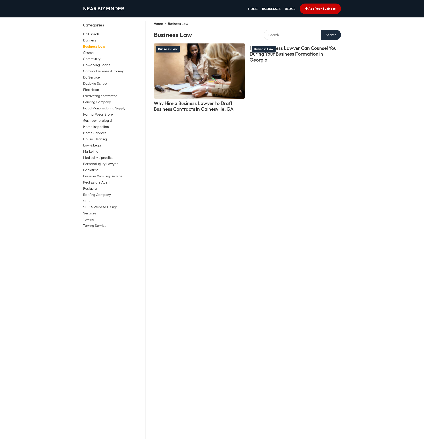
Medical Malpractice (98, 157)
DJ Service (91, 77)
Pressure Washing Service (102, 176)
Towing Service (94, 225)
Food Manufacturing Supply (104, 108)
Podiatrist (90, 170)
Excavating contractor (100, 96)
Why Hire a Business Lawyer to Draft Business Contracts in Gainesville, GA (194, 106)
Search (331, 35)
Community (91, 58)
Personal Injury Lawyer (100, 163)
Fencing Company (97, 102)
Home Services (94, 133)
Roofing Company (97, 194)
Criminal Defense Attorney (103, 71)
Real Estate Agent (96, 182)
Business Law (94, 46)
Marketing (90, 151)
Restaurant (91, 188)
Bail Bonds (91, 34)
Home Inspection (96, 126)
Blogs (290, 9)
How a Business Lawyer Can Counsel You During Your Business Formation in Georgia (293, 54)
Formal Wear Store (98, 114)
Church (88, 52)
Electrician (91, 89)
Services (89, 213)
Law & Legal (92, 145)
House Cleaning (95, 139)
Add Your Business (322, 9)
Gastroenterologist (97, 120)
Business (89, 40)
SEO (86, 201)
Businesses (271, 9)
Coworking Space (96, 65)
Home (253, 9)
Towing (88, 219)
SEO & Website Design (100, 207)
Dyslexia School (95, 83)
